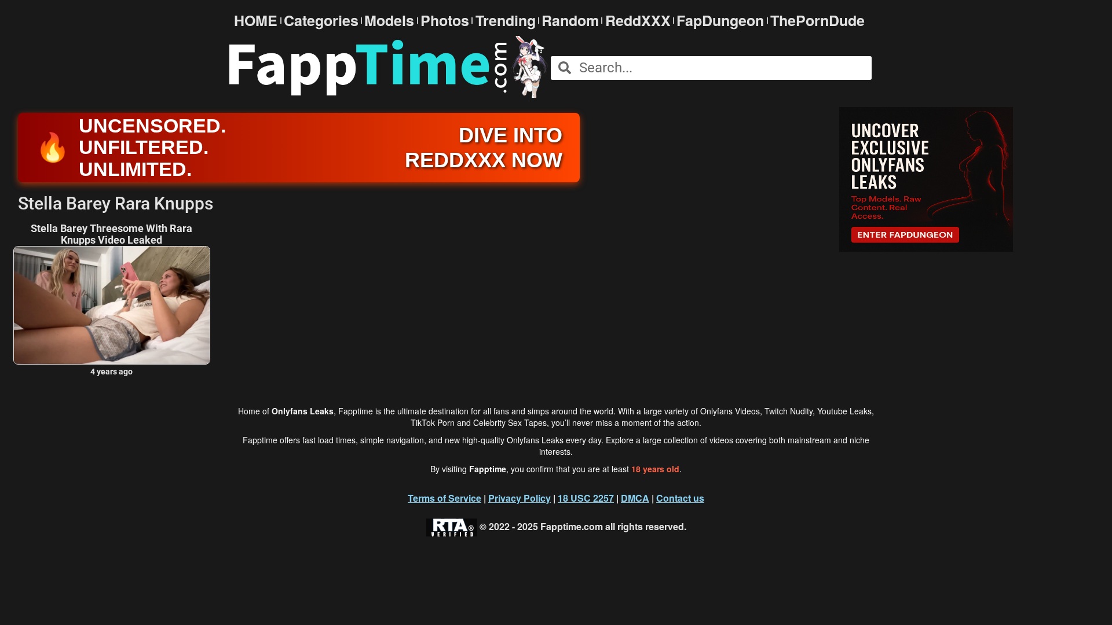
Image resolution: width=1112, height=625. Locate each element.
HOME (255, 21)
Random (570, 21)
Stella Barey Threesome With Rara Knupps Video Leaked (111, 234)
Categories (321, 21)
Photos (444, 21)
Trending (505, 21)
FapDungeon (720, 21)
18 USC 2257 (586, 498)
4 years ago (111, 371)
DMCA (635, 498)
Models (389, 21)
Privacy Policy (519, 498)
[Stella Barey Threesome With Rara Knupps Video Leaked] (111, 305)
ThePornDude (817, 21)
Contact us (680, 498)
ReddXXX (638, 21)
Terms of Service (444, 498)
